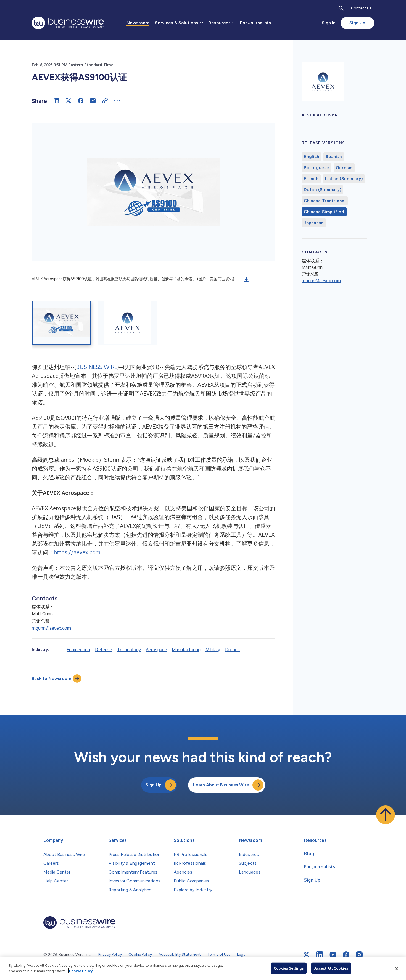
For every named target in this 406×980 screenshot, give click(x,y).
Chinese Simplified (324, 211)
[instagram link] (359, 954)
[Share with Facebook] (80, 100)
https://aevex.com (77, 552)
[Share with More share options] (117, 100)
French (311, 178)
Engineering (78, 649)
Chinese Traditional (325, 200)
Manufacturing (186, 649)
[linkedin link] (319, 954)
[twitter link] (306, 955)
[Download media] (246, 279)
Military (212, 649)
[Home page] (68, 23)
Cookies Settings (289, 968)
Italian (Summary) (344, 178)
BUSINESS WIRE (96, 366)
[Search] (341, 8)
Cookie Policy (81, 970)
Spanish (334, 156)
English (311, 156)
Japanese (314, 222)
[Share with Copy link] (105, 100)
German (344, 167)
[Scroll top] (385, 814)
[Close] (396, 968)
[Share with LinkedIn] (56, 100)
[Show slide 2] (127, 323)
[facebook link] (346, 954)
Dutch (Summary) (322, 189)
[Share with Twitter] (68, 100)
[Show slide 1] (61, 323)
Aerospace (156, 649)
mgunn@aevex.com (51, 628)
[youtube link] (332, 954)
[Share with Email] (92, 100)
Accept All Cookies (331, 968)
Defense (103, 649)
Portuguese (316, 167)
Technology (129, 649)
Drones (232, 649)
